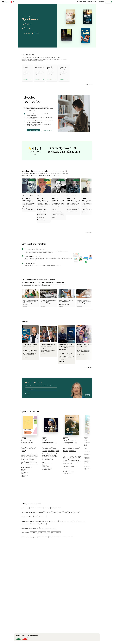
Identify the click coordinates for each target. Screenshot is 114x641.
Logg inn (108, 1)
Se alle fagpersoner (48, 130)
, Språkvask (67, 470)
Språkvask (23, 473)
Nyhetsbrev (101, 1)
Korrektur (23, 476)
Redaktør (23, 470)
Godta (18, 638)
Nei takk (25, 638)
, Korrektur (47, 466)
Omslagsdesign (44, 469)
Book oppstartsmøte (33, 130)
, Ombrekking (49, 469)
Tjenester (79, 1)
